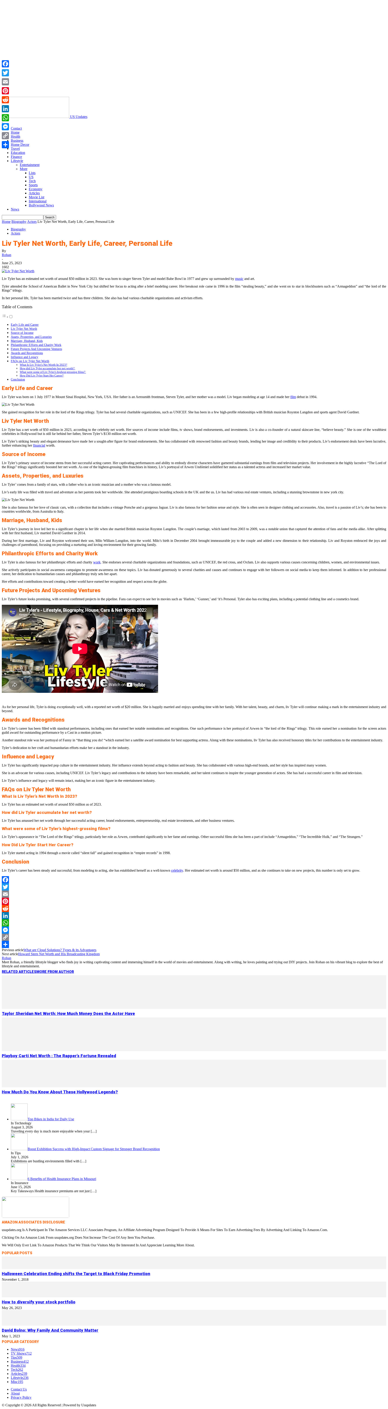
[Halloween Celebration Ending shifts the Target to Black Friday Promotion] (194, 1268)
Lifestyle (17, 161)
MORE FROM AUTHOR (55, 972)
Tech (32, 181)
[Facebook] (194, 879)
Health (15, 136)
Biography (18, 222)
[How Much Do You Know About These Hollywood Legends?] (194, 1086)
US (31, 177)
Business (17, 140)
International (37, 201)
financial (39, 445)
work (97, 562)
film (293, 397)
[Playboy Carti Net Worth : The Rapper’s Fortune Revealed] (194, 1050)
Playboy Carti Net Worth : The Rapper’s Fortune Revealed (59, 1055)
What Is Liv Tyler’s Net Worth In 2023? (43, 364)
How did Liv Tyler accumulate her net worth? (47, 368)
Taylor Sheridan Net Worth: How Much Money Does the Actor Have (68, 1013)
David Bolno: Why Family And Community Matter (50, 1330)
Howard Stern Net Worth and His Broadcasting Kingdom (59, 954)
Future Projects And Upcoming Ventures (36, 349)
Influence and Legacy (24, 357)
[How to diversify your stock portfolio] (194, 1296)
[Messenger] (194, 930)
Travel (15, 149)
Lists (32, 173)
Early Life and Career (25, 324)
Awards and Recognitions (27, 353)
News (15, 209)
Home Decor (20, 144)
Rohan (6, 255)
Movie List (36, 197)
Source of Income (22, 333)
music (239, 279)
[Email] (194, 894)
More (23, 169)
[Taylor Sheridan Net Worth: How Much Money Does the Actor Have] (194, 1008)
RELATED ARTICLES (19, 972)
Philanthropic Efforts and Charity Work (36, 345)
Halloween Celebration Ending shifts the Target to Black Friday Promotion (76, 1273)
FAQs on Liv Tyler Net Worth (30, 361)
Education (18, 153)
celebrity (177, 870)
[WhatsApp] (194, 922)
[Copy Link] (194, 937)
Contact (16, 128)
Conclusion (18, 379)
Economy (35, 189)
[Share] (194, 944)
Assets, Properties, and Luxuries (31, 337)
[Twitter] (194, 887)
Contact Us (19, 1389)
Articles (34, 193)
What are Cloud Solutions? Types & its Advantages (60, 950)
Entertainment (30, 165)
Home (15, 132)
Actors (32, 222)
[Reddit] (194, 908)
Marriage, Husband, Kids (27, 341)
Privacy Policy (21, 1397)
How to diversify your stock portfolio (38, 1302)
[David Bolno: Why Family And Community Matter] (194, 1324)
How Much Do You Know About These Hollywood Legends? (60, 1092)
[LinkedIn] (194, 915)
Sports (33, 185)
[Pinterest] (194, 901)
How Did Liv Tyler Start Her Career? (42, 375)
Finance (16, 157)
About (15, 1393)
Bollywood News (41, 205)
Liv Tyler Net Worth (24, 328)
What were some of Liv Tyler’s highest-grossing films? (53, 372)
